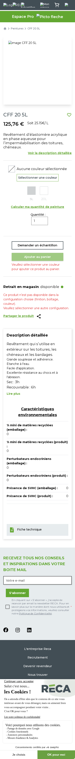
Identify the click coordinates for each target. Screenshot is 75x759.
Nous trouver (38, 675)
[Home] (5, 28)
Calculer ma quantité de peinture (37, 207)
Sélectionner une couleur (37, 178)
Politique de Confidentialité (35, 613)
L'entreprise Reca (37, 649)
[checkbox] (37, 606)
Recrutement (38, 657)
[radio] (31, 193)
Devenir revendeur (37, 666)
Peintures (17, 28)
